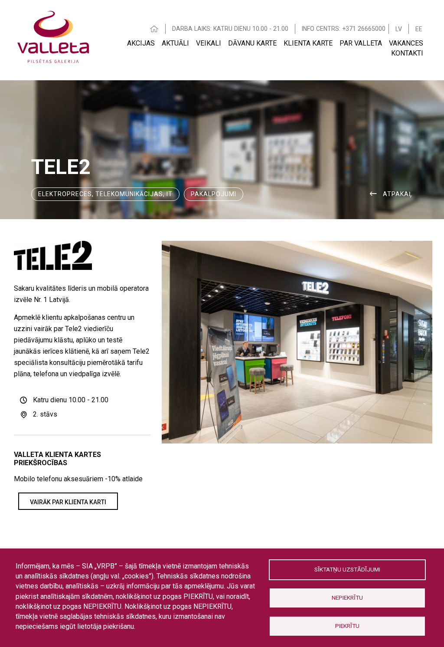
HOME (154, 29)
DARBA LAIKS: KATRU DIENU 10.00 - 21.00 (230, 28)
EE (418, 29)
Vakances (406, 43)
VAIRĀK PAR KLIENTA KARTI (68, 502)
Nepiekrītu (347, 597)
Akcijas (141, 43)
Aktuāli (175, 43)
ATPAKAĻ (398, 193)
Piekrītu (347, 625)
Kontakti (407, 53)
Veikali (208, 43)
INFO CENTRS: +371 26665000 (343, 28)
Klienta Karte (308, 43)
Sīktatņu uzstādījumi (347, 569)
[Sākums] (53, 36)
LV (398, 29)
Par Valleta (361, 43)
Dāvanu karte (252, 43)
